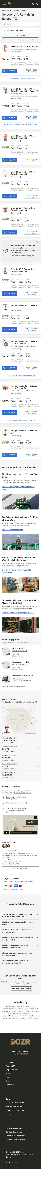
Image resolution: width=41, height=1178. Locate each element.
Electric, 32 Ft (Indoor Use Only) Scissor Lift (23, 209)
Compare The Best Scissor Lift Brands (18, 613)
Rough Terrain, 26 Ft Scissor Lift (24, 306)
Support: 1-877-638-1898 (21, 1054)
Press (8, 1073)
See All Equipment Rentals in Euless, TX (14, 686)
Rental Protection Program (15, 1110)
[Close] (37, 242)
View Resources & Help (21, 988)
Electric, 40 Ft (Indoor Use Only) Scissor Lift (23, 270)
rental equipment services (22, 793)
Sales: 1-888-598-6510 (20, 1051)
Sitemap (8, 1157)
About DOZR (10, 1066)
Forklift (22, 676)
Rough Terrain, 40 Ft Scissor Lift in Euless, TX (24, 387)
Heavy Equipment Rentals (17, 10)
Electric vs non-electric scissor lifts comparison (17, 571)
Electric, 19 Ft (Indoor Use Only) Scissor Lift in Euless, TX (25, 90)
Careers (8, 1077)
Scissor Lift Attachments (12, 530)
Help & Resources (12, 1070)
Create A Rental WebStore (15, 1139)
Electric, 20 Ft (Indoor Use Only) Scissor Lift (23, 137)
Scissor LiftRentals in (9, 739)
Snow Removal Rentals (14, 1106)
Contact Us (10, 1085)
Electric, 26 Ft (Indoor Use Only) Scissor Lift (23, 173)
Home (4, 10)
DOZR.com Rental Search (15, 1103)
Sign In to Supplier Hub (14, 1132)
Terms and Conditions (13, 1154)
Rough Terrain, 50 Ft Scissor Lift (24, 431)
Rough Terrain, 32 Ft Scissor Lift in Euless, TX (24, 342)
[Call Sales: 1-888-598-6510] (34, 4)
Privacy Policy (27, 1154)
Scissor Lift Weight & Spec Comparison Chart (18, 488)
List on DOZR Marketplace (15, 1136)
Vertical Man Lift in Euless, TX (24, 46)
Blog (7, 1081)
